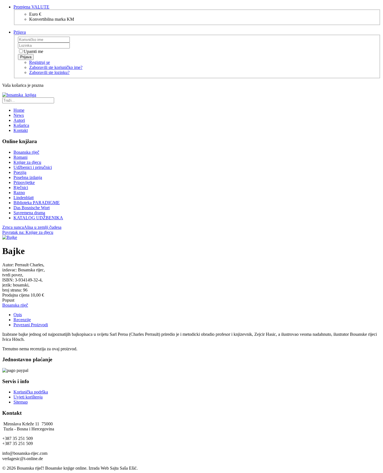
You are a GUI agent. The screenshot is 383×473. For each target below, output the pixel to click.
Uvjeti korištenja (28, 397)
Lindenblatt (23, 197)
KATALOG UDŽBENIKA (38, 217)
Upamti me (33, 51)
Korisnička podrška (30, 392)
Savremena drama (29, 212)
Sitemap (20, 402)
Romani (20, 157)
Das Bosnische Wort (31, 207)
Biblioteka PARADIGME (36, 202)
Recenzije (22, 319)
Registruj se (39, 62)
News (18, 115)
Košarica (21, 125)
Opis (17, 314)
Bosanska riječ (26, 152)
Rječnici (20, 187)
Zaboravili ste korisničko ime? (55, 67)
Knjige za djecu (27, 162)
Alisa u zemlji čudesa (42, 227)
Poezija (19, 172)
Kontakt (20, 130)
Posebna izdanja (27, 177)
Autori (19, 120)
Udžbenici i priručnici (32, 167)
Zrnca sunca (13, 227)
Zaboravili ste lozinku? (49, 72)
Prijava (25, 57)
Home (18, 110)
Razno (19, 192)
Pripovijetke (24, 182)
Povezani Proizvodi (30, 324)
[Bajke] (9, 237)
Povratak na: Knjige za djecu (27, 232)
